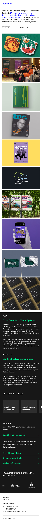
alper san (7, 3)
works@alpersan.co (10, 506)
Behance (6, 497)
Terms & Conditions (19, 511)
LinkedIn (6, 500)
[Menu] (38, 3)
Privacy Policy (7, 511)
